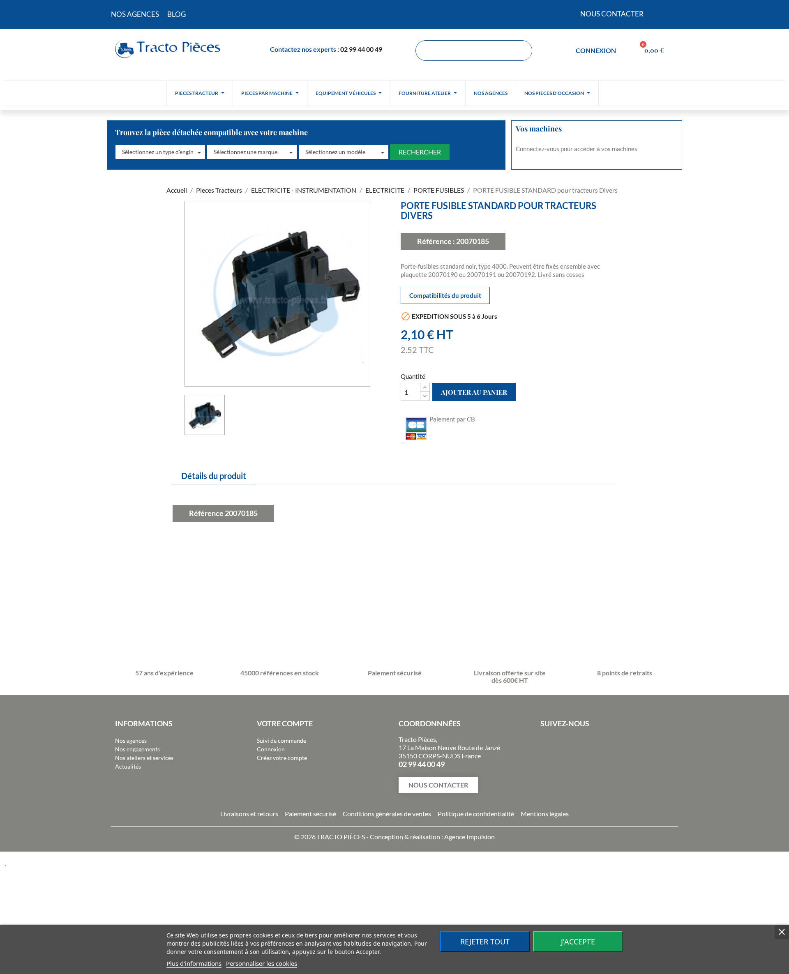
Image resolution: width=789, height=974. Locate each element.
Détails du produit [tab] (213, 476)
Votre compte (285, 723)
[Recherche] (521, 50)
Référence (206, 513)
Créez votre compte (282, 757)
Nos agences (131, 740)
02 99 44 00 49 (361, 49)
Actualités (128, 766)
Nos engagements (137, 749)
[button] (160, 152)
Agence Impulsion (469, 836)
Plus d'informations (193, 963)
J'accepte (578, 941)
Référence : (436, 241)
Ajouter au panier (474, 392)
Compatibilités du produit (445, 295)
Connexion (271, 749)
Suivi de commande (281, 740)
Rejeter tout (485, 941)
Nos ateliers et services (144, 757)
